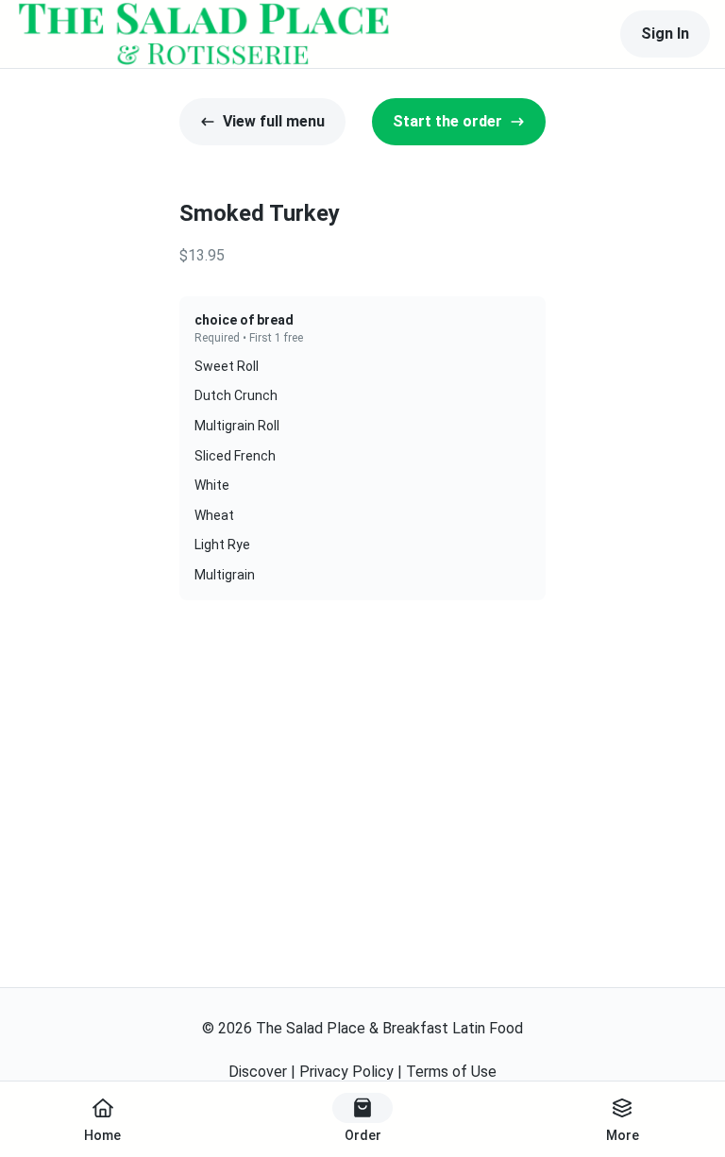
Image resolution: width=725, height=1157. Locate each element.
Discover (257, 1072)
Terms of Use (451, 1072)
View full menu (274, 121)
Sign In (665, 33)
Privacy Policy (346, 1072)
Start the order (447, 121)
